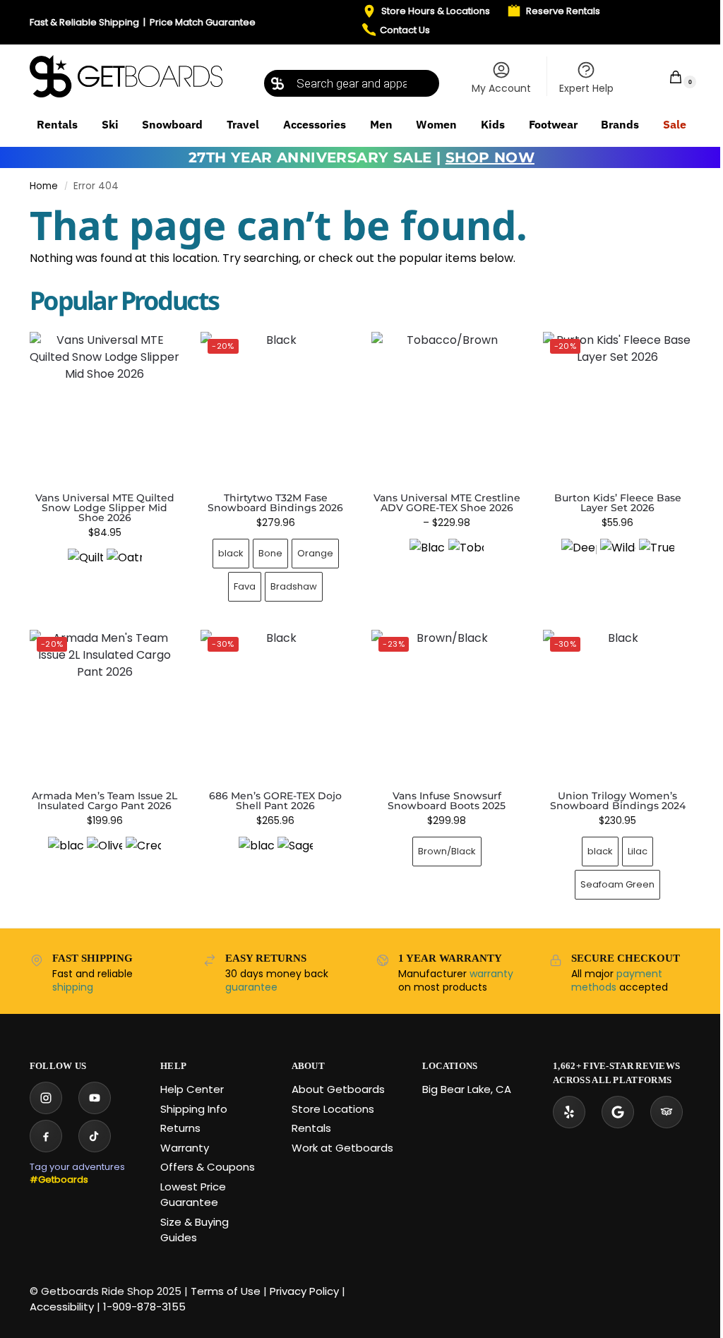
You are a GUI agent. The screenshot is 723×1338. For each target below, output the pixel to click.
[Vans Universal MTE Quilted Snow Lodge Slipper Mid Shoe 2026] (104, 407)
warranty (491, 974)
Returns (180, 1128)
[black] (65, 854)
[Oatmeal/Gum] (124, 566)
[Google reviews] (618, 1112)
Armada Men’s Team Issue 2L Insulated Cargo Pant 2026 (104, 801)
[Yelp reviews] (569, 1112)
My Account (501, 88)
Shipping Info (193, 1108)
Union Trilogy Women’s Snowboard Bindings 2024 (618, 801)
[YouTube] (94, 1098)
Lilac (637, 851)
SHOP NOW (490, 157)
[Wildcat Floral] (617, 556)
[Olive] (104, 854)
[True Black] (656, 556)
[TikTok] (94, 1136)
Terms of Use (226, 1291)
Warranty (184, 1147)
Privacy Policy (304, 1291)
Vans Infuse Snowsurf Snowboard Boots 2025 (447, 801)
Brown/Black (447, 851)
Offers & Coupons (207, 1166)
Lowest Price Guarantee (193, 1194)
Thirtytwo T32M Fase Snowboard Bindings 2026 (275, 503)
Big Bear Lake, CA (466, 1089)
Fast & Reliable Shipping (84, 22)
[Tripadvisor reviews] (666, 1112)
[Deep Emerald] (579, 556)
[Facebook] (46, 1136)
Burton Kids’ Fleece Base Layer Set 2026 (617, 503)
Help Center (192, 1089)
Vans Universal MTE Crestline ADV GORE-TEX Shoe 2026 (447, 503)
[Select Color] (104, 568)
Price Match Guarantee (203, 22)
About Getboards (338, 1089)
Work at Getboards (342, 1147)
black (231, 553)
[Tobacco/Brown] (466, 556)
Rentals (311, 1128)
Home (44, 186)
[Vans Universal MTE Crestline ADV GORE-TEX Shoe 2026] (446, 407)
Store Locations (333, 1108)
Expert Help (586, 88)
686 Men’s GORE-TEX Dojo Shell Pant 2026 (275, 801)
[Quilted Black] (85, 566)
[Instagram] (46, 1098)
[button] (666, 76)
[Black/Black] (427, 556)
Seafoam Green (617, 884)
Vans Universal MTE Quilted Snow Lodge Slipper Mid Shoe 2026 (104, 507)
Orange (315, 553)
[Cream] (143, 854)
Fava (245, 586)
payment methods (616, 981)
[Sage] (295, 854)
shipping (72, 987)
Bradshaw (293, 586)
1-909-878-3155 (144, 1306)
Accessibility (62, 1306)
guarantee (251, 987)
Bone (270, 553)
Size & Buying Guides (194, 1230)
